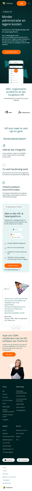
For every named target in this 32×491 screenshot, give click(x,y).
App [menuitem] (3, 391)
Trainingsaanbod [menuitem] (20, 410)
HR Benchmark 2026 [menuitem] (8, 436)
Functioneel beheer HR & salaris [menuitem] (21, 400)
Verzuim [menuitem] (4, 394)
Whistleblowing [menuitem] (6, 483)
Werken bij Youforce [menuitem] (21, 430)
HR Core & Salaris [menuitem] (7, 400)
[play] (16, 71)
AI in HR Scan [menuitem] (6, 443)
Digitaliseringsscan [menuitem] (7, 440)
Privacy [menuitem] (4, 467)
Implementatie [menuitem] (20, 404)
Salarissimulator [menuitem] (6, 446)
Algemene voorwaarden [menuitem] (9, 477)
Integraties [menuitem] (5, 420)
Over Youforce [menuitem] (20, 433)
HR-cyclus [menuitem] (5, 397)
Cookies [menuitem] (4, 471)
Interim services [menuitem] (20, 407)
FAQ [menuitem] (17, 440)
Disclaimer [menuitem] (5, 474)
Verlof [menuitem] (4, 403)
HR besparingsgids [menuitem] (7, 452)
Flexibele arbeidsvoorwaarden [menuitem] (8, 410)
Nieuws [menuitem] (18, 436)
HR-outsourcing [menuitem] (20, 396)
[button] (21, 3)
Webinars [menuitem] (5, 433)
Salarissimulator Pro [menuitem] (8, 449)
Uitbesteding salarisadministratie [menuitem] (21, 392)
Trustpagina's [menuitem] (6, 480)
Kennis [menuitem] (4, 430)
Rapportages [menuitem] (6, 407)
